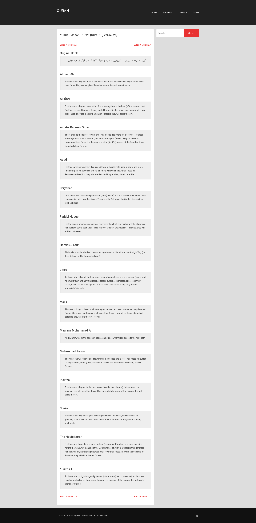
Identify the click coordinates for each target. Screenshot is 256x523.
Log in (196, 12)
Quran (63, 11)
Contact (182, 12)
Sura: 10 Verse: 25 (68, 45)
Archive (167, 12)
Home (154, 12)
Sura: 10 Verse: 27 (142, 45)
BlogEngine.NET (101, 516)
